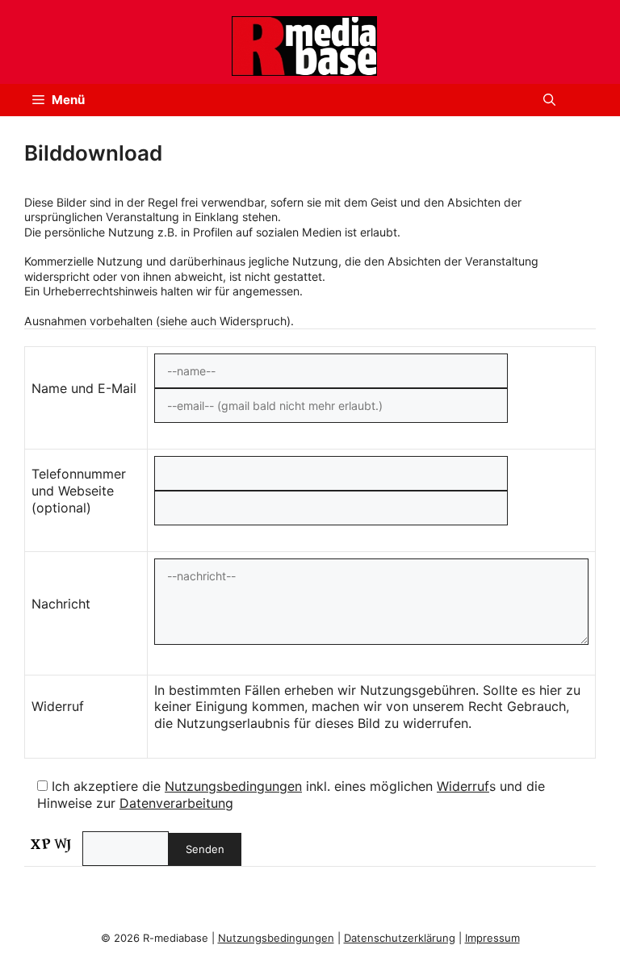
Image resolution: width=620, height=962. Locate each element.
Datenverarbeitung (176, 803)
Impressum (492, 937)
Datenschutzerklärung (399, 937)
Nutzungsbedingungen (233, 786)
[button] (549, 100)
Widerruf (463, 786)
